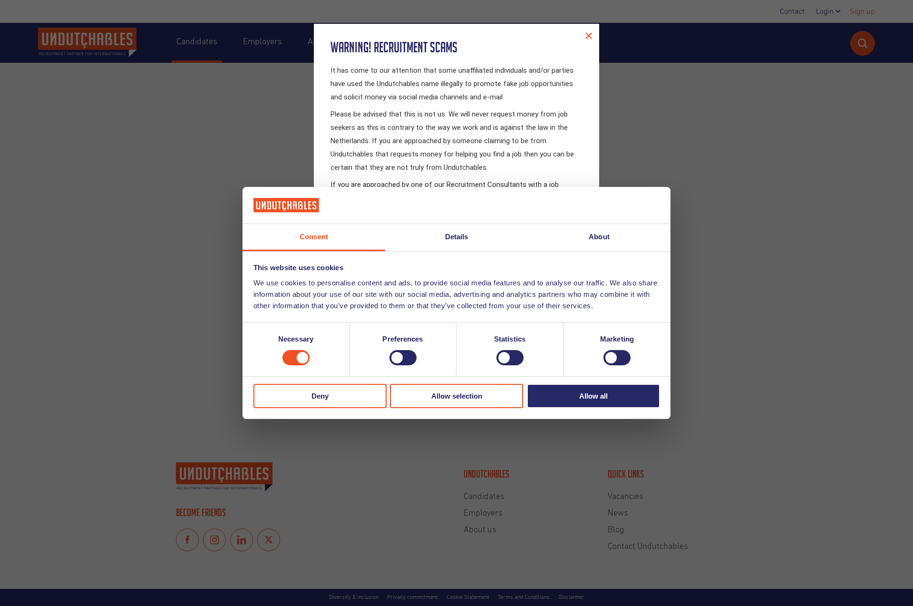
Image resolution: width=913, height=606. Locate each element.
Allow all (593, 396)
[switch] (403, 357)
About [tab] (599, 237)
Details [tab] (456, 237)
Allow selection (456, 396)
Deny (320, 396)
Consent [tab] (314, 237)
